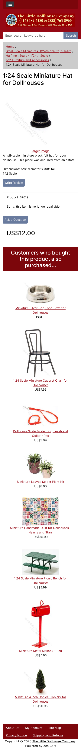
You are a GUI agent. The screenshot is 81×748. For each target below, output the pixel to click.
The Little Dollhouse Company (53, 741)
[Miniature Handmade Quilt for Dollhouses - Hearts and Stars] (40, 511)
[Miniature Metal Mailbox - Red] (40, 623)
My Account (33, 728)
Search (71, 35)
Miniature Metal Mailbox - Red (40, 651)
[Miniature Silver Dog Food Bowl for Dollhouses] (40, 291)
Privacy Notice (16, 735)
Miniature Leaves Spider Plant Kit (40, 482)
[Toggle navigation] (10, 4)
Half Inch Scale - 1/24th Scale (27, 55)
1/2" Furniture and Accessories (27, 60)
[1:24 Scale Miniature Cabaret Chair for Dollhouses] (40, 353)
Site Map (54, 728)
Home (10, 46)
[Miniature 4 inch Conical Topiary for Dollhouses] (40, 680)
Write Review (14, 183)
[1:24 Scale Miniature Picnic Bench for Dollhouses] (40, 562)
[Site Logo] (40, 20)
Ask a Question (15, 219)
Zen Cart (49, 746)
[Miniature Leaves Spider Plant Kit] (40, 465)
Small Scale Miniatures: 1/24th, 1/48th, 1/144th (38, 51)
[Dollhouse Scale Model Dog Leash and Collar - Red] (40, 415)
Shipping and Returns (48, 735)
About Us (12, 728)
